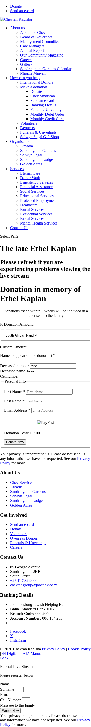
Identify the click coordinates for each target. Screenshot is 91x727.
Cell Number (11, 700)
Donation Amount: (19, 324)
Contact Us (19, 228)
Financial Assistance (36, 187)
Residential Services (36, 214)
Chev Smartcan (42, 96)
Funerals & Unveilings (38, 132)
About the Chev (33, 32)
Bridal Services (32, 218)
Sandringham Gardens (38, 150)
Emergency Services (36, 182)
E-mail (6, 694)
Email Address (17, 410)
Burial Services (32, 209)
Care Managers (32, 46)
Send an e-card (22, 11)
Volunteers (28, 123)
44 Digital (10, 653)
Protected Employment (38, 200)
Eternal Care (30, 173)
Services (17, 168)
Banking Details (43, 105)
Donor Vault (30, 178)
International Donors (36, 82)
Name (5, 684)
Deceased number (14, 366)
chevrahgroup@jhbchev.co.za (34, 585)
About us (17, 28)
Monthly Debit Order (47, 114)
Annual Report (32, 50)
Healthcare (28, 205)
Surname (7, 689)
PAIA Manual (31, 653)
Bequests (27, 128)
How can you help (25, 78)
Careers (26, 60)
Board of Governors (36, 37)
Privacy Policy (54, 649)
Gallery (26, 64)
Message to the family (18, 705)
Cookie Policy (79, 649)
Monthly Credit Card (47, 119)
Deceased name (12, 371)
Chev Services (21, 482)
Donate (16, 6)
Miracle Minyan (33, 73)
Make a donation (33, 87)
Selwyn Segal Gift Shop (39, 137)
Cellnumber (9, 376)
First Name (14, 391)
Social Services (32, 191)
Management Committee (39, 41)
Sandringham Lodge (36, 159)
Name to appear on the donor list (27, 355)
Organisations (21, 141)
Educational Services (37, 196)
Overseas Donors (24, 538)
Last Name (14, 401)
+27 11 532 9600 (23, 580)
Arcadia (26, 146)
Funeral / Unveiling (45, 109)
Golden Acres (31, 164)
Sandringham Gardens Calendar (45, 69)
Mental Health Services (38, 223)
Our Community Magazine (41, 55)
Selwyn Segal (31, 155)
